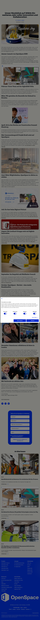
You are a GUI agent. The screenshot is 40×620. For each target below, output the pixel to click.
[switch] (15, 313)
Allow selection (20, 320)
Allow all (32, 320)
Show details (34, 317)
